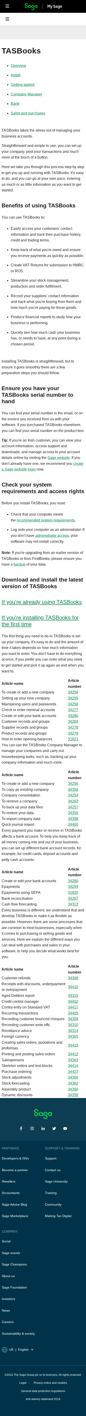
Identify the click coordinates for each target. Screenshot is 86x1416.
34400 (73, 824)
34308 (73, 978)
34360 (73, 1089)
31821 (73, 739)
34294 (73, 887)
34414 (73, 1066)
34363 (73, 1060)
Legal (22, 1382)
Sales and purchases (28, 113)
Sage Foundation (14, 1287)
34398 (73, 819)
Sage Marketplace (15, 1216)
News (6, 1310)
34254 (73, 795)
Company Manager (26, 94)
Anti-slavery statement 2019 (43, 1399)
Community (53, 1204)
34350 (73, 813)
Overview (18, 66)
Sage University (56, 1181)
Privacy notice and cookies (50, 1382)
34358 (73, 1095)
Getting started (22, 85)
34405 (73, 1013)
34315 (73, 996)
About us (8, 1276)
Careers (8, 1322)
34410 (73, 987)
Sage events (11, 1253)
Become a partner (15, 1170)
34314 (73, 1031)
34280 (73, 716)
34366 (73, 1077)
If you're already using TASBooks (42, 602)
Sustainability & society (18, 1333)
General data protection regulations (43, 1391)
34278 (73, 727)
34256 (73, 692)
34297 (73, 898)
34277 (73, 710)
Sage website (58, 458)
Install (15, 75)
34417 (73, 1007)
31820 (73, 893)
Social (6, 1241)
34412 (73, 1054)
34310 (73, 1025)
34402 (73, 1001)
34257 (73, 807)
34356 (73, 789)
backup (19, 564)
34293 (73, 801)
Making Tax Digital (58, 1216)
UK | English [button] (19, 1349)
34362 (73, 1083)
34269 (73, 721)
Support (50, 1158)
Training (51, 1193)
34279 (73, 733)
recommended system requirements (46, 520)
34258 (73, 704)
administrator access (52, 535)
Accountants (11, 1193)
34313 (73, 904)
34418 (73, 1045)
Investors (8, 1299)
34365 (73, 1036)
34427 (73, 1072)
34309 (73, 1019)
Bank (15, 104)
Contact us (53, 1170)
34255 (73, 698)
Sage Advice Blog (14, 1204)
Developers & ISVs (15, 1158)
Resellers (8, 1181)
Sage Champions (14, 1264)
